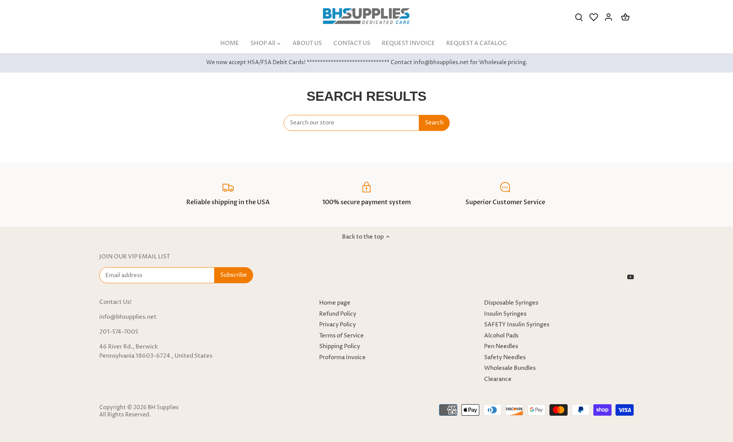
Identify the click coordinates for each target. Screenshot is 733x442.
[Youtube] (630, 277)
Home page (334, 303)
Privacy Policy (337, 325)
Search (434, 123)
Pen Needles (501, 346)
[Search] (578, 16)
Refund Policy (337, 314)
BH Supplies (163, 407)
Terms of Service (341, 336)
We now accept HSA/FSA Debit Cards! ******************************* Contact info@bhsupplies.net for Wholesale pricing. (366, 62)
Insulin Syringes (505, 314)
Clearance (498, 379)
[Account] (608, 16)
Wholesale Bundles (510, 368)
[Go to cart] (625, 16)
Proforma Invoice (342, 357)
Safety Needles (505, 357)
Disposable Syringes (511, 303)
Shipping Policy (339, 346)
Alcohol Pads (501, 336)
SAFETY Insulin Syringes (516, 325)
